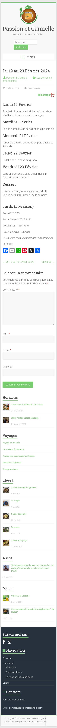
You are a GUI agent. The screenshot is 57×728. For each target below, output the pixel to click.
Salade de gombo (18, 514)
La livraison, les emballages (19, 677)
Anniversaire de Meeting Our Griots (27, 404)
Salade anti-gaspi (19, 540)
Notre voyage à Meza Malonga (24, 418)
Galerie (6, 683)
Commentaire (11, 289)
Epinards (48, 261)
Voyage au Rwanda (11, 442)
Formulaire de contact (14, 699)
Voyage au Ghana (10, 469)
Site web (7, 366)
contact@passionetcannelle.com (25, 708)
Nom (6, 333)
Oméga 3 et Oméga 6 (20, 595)
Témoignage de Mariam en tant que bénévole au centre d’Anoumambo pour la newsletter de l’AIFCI (32, 568)
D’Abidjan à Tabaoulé (12, 462)
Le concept (8, 663)
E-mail (7, 350)
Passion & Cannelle (16, 77)
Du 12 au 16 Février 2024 (18, 261)
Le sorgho (15, 500)
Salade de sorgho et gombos (23, 487)
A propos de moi (14, 672)
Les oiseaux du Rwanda (13, 449)
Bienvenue (8, 658)
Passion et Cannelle (28, 28)
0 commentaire (33, 88)
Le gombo (15, 527)
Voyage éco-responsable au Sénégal (19, 456)
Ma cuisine (11, 667)
